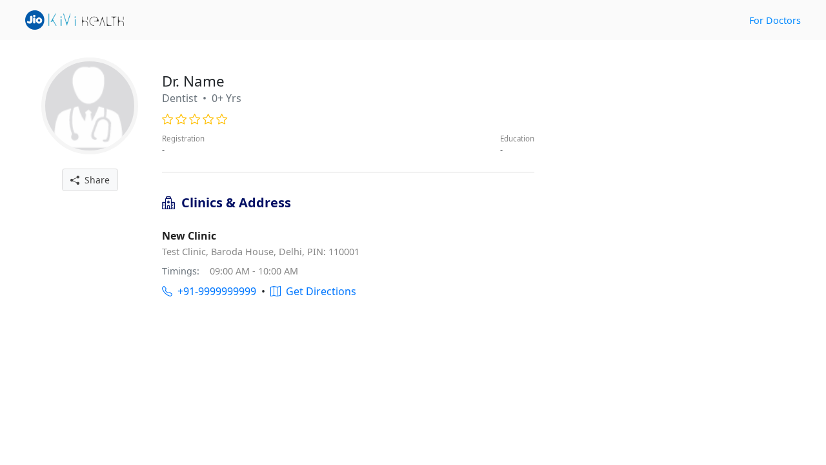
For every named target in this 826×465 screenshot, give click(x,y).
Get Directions (318, 291)
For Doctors (775, 20)
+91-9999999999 (214, 291)
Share (94, 180)
